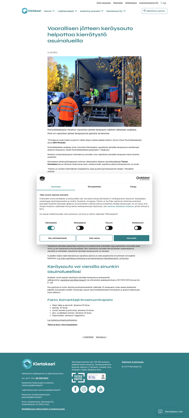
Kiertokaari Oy (114, 11)
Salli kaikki (131, 238)
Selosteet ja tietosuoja (132, 362)
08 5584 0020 (42, 378)
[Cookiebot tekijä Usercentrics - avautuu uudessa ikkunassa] (138, 178)
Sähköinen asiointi (156, 11)
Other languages (104, 2)
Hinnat (48, 11)
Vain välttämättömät (57, 238)
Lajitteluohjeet (66, 11)
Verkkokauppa (131, 2)
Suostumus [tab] (56, 186)
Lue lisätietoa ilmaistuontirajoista (62, 320)
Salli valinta (94, 238)
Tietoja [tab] (133, 186)
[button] (180, 390)
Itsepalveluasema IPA (148, 2)
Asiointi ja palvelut (90, 11)
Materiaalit (118, 2)
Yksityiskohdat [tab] (94, 186)
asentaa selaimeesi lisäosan (120, 206)
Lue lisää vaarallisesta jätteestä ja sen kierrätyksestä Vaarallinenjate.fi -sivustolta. (93, 258)
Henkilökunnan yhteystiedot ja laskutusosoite (43, 409)
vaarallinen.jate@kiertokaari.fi (73, 280)
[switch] (80, 228)
